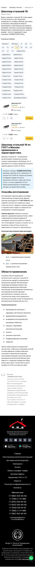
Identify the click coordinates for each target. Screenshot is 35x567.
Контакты (17, 488)
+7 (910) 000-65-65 (17, 502)
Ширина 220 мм (6, 69)
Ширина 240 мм (18, 69)
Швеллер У (15, 43)
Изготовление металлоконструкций (17, 457)
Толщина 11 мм (6, 97)
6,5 (26, 43)
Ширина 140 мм (6, 61)
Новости (17, 481)
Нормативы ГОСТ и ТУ (17, 477)
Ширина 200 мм (18, 65)
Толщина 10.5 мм (19, 94)
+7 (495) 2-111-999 (17, 499)
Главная (17, 454)
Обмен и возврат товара (17, 471)
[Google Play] (25, 446)
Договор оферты (17, 474)
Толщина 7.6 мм (18, 79)
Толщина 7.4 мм (6, 79)
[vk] (20, 440)
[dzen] (25, 440)
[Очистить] (18, 46)
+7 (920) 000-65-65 (18, 505)
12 (7, 47)
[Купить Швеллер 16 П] (5, 127)
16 (17, 47)
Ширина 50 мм (21, 51)
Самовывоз (17, 464)
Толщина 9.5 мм (18, 90)
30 (12, 51)
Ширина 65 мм (6, 54)
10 (3, 47)
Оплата (17, 467)
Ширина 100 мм (6, 58)
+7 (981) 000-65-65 (17, 513)
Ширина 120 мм (18, 58)
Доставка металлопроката (17, 460)
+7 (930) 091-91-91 (17, 508)
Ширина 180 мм (6, 65)
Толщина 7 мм (6, 76)
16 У (7, 263)
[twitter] (11, 440)
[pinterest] (6, 440)
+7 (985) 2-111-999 (17, 511)
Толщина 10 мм (6, 94)
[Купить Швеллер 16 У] (5, 107)
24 (3, 51)
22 (31, 47)
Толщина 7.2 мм (18, 76)
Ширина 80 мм (18, 54)
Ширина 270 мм (6, 72)
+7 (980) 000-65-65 (18, 496)
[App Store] (10, 446)
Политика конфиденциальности (17, 484)
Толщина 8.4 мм (6, 87)
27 (7, 51)
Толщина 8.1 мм (18, 83)
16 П (7, 257)
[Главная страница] (17, 424)
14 (12, 47)
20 (26, 47)
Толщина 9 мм (6, 90)
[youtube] (15, 440)
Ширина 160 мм (18, 61)
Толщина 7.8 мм (6, 83)
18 (21, 47)
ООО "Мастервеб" (24, 559)
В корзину (29, 118)
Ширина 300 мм (18, 72)
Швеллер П (5, 43)
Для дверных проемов (20, 97)
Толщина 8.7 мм (19, 87)
